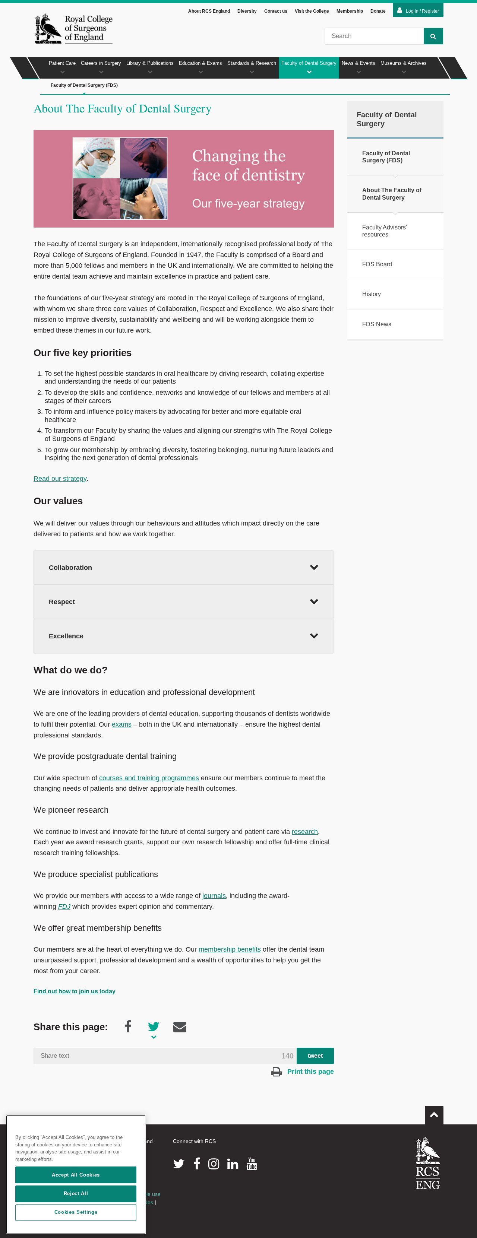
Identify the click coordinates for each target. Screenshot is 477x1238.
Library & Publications (150, 63)
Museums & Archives (403, 63)
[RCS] (428, 1163)
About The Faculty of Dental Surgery (391, 193)
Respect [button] (64, 602)
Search (433, 36)
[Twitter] (179, 1164)
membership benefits (230, 949)
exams (122, 724)
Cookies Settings (76, 1212)
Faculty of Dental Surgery (309, 63)
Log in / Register (422, 11)
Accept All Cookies (76, 1175)
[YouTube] (251, 1164)
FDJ (64, 906)
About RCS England (209, 11)
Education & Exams (200, 63)
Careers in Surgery (101, 63)
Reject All (76, 1193)
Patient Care (62, 63)
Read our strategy (60, 478)
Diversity (247, 11)
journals (214, 895)
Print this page (309, 1071)
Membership (350, 11)
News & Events (358, 63)
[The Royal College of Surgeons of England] (73, 28)
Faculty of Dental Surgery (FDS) (84, 85)
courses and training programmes (149, 778)
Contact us (275, 11)
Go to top (434, 1115)
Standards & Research (251, 63)
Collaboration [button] (70, 567)
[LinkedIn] (232, 1164)
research (305, 831)
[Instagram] (213, 1164)
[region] (76, 1174)
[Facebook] (196, 1164)
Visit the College (312, 11)
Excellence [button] (66, 636)
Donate (378, 11)
